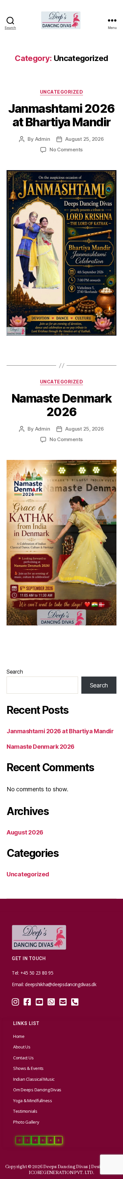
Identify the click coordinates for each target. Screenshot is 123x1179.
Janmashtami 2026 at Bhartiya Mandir (61, 115)
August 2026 (25, 832)
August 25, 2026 (84, 139)
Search (15, 671)
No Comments (66, 149)
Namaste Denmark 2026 (61, 405)
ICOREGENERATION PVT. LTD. (61, 1173)
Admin (42, 139)
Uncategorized (61, 92)
